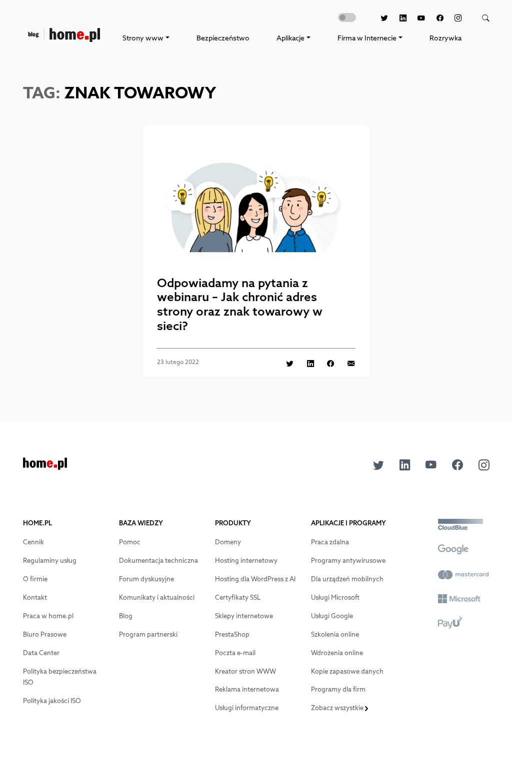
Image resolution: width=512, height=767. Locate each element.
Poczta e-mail (235, 653)
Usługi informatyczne (246, 708)
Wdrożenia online (337, 653)
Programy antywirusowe (348, 560)
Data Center (41, 653)
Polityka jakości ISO (52, 701)
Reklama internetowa (247, 689)
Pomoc (129, 542)
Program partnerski (148, 634)
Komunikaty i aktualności (156, 597)
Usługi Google (332, 616)
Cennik (33, 542)
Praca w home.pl (48, 616)
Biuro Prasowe (44, 634)
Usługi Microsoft (335, 597)
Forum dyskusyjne (146, 579)
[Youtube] (416, 18)
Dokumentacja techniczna (158, 560)
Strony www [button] (143, 37)
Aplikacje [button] (290, 37)
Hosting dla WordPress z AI (255, 579)
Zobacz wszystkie (338, 708)
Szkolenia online (335, 634)
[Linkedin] (397, 18)
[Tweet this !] (284, 363)
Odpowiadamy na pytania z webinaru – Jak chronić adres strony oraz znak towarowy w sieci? (239, 304)
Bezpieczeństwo (223, 37)
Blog (125, 616)
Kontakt (35, 597)
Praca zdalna (330, 542)
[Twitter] (379, 18)
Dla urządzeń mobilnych (347, 579)
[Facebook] (434, 18)
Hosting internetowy (246, 560)
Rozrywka (446, 37)
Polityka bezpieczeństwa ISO (59, 677)
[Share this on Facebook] (325, 363)
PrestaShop (232, 634)
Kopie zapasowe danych (347, 671)
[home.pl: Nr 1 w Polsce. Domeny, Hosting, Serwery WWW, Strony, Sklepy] (45, 466)
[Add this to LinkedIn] (305, 363)
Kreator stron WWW (245, 671)
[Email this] (345, 363)
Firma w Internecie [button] (367, 37)
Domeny (228, 542)
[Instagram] (453, 18)
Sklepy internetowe (244, 616)
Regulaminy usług (49, 560)
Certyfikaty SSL (237, 597)
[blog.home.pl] (64, 37)
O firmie (35, 579)
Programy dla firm (338, 689)
